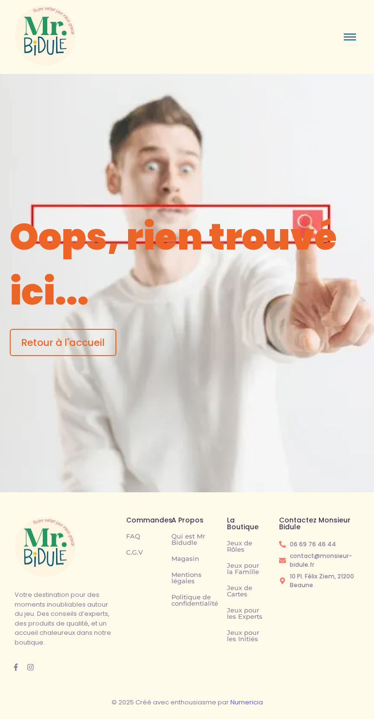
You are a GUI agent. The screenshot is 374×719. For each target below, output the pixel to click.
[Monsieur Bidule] (45, 547)
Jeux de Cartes (239, 591)
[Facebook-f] (15, 667)
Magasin (185, 558)
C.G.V (134, 552)
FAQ (133, 536)
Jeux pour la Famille (243, 568)
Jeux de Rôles (239, 546)
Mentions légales (186, 578)
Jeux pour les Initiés (243, 636)
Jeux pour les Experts (244, 613)
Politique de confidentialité (194, 600)
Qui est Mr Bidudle (188, 539)
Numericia (246, 702)
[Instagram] (30, 667)
